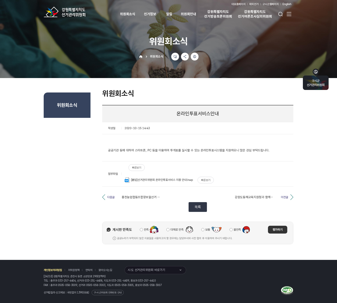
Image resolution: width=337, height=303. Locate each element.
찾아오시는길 (105, 270)
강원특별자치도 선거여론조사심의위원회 (255, 14)
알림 (169, 14)
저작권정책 (74, 270)
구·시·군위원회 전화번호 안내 (107, 292)
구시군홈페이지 (271, 4)
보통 (207, 229)
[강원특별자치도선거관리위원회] (77, 12)
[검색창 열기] (280, 14)
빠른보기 (136, 167)
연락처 (88, 270)
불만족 (237, 229)
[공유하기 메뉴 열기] (185, 56)
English (287, 4)
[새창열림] (287, 290)
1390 (80, 292)
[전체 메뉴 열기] (289, 14)
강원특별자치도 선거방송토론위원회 (218, 14)
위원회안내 (188, 14)
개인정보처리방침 (53, 270)
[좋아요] (175, 56)
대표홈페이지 (238, 4)
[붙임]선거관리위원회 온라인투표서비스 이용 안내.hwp (162, 180)
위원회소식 (127, 14)
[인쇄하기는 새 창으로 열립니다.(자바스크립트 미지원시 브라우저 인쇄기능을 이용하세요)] (195, 56)
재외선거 (253, 4)
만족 (146, 229)
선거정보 (150, 14)
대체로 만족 (177, 229)
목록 (198, 207)
